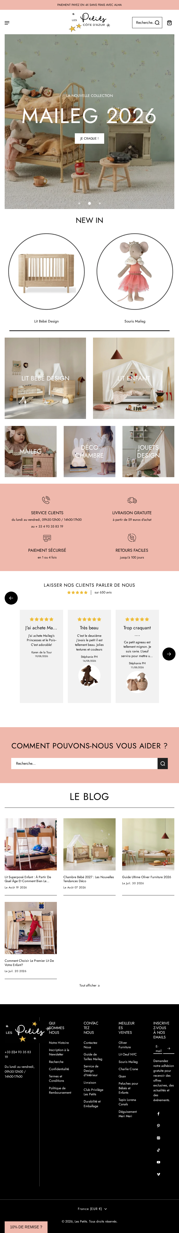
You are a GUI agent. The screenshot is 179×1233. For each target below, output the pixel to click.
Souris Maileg (128, 1062)
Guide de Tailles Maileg (93, 1056)
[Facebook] (158, 1114)
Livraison (90, 1082)
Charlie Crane (128, 1069)
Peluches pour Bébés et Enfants (128, 1088)
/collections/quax (17, 36)
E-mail (159, 1048)
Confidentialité (59, 1069)
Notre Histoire (59, 1043)
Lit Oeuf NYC (128, 1054)
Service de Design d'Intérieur (91, 1071)
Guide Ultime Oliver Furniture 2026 (146, 877)
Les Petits (81, 1221)
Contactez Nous (90, 1045)
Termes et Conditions (56, 1078)
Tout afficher (87, 985)
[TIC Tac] (158, 1150)
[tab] (79, 203)
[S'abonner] (168, 1048)
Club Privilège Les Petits (93, 1092)
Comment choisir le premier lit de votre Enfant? (29, 963)
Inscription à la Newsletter (59, 1052)
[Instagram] (158, 1138)
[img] (77, 592)
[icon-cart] (169, 22)
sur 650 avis (103, 592)
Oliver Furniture (125, 1045)
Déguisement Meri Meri (128, 1114)
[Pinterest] (158, 1126)
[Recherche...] (157, 22)
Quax (122, 1076)
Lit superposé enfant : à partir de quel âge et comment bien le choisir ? (28, 879)
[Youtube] (158, 1162)
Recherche (56, 1062)
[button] (11, 598)
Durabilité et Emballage (92, 1103)
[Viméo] (158, 1174)
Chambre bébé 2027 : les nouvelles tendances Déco (88, 879)
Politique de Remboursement (59, 1090)
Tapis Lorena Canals (127, 1102)
